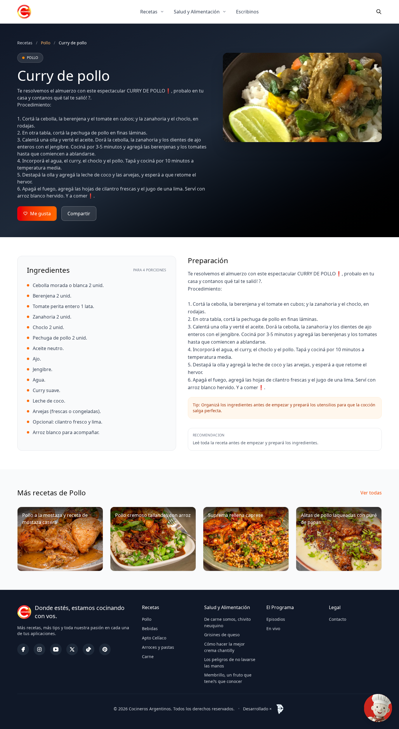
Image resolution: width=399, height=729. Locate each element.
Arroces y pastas (158, 647)
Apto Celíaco (154, 638)
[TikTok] (88, 649)
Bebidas (150, 628)
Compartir (78, 213)
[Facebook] (23, 649)
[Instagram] (39, 649)
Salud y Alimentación (197, 11)
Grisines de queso (222, 634)
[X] (72, 649)
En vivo (273, 628)
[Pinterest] (105, 649)
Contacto (337, 619)
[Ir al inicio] (24, 12)
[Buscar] (379, 12)
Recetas (148, 11)
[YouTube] (56, 649)
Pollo (146, 619)
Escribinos (247, 11)
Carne (148, 656)
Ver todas (371, 493)
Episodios (275, 619)
